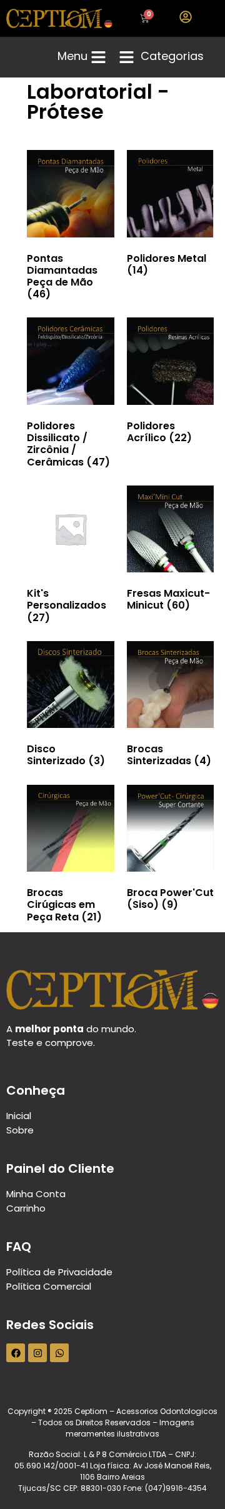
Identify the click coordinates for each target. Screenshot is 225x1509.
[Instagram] (37, 1352)
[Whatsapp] (59, 1352)
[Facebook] (15, 1352)
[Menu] (98, 57)
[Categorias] (126, 57)
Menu (73, 56)
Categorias (172, 56)
